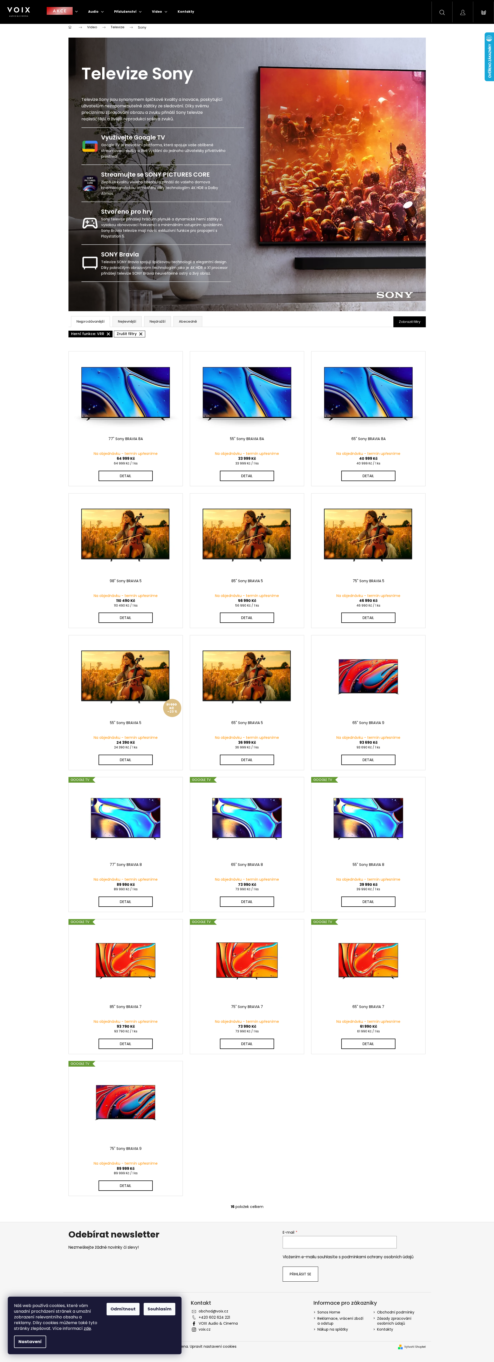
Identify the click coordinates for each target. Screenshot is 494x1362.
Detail (125, 475)
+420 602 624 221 (214, 1317)
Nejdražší (157, 321)
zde (87, 1328)
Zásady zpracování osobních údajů (394, 1321)
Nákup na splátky (332, 1329)
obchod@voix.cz (213, 1311)
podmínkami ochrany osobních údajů (378, 1257)
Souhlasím (159, 1309)
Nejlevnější (127, 321)
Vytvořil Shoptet (415, 1347)
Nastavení (30, 1342)
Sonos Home (328, 1312)
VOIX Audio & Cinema (218, 1323)
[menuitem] (62, 12)
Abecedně (188, 321)
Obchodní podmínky (395, 1312)
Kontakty (385, 1329)
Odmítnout (123, 1309)
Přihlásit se (300, 1274)
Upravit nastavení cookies (213, 1346)
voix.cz (205, 1329)
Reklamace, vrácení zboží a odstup (340, 1321)
